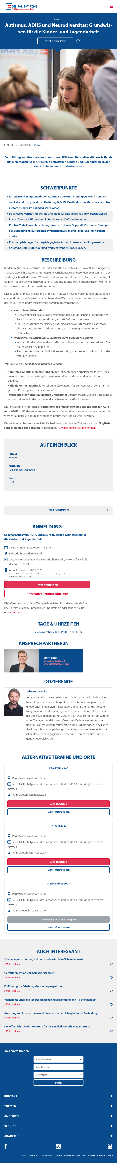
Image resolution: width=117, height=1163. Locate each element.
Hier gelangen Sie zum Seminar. (77, 427)
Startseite (10, 144)
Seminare (25, 144)
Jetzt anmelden (55, 41)
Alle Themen (43, 1059)
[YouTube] (110, 1146)
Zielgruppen (58, 510)
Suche (58, 1082)
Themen (10, 1106)
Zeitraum (41, 1075)
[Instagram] (58, 1146)
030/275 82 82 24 (54, 660)
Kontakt (10, 1096)
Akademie (11, 1136)
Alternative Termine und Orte (47, 594)
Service (10, 1126)
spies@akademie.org (56, 664)
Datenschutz (34, 1155)
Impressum (47, 1155)
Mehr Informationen (59, 811)
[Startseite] (21, 6)
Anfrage (15, 612)
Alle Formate (43, 1067)
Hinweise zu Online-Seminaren (67, 1155)
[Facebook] (6, 1146)
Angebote (12, 1116)
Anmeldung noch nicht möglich (58, 919)
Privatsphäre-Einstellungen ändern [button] (98, 1155)
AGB (24, 1155)
